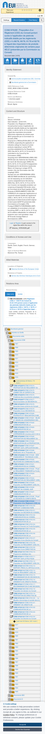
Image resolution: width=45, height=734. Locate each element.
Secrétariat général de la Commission (23, 82)
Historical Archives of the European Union (24, 269)
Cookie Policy (8, 715)
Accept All (22, 724)
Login (39, 16)
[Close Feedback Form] (40, 10)
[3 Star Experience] (27, 10)
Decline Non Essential (22, 729)
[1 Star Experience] (23, 10)
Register (18, 223)
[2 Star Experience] (25, 10)
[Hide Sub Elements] (6, 329)
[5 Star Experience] (31, 10)
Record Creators (19, 20)
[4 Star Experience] (29, 10)
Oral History (33, 20)
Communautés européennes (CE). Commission (26, 79)
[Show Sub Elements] (10, 344)
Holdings (6, 20)
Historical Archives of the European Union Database (21, 5)
